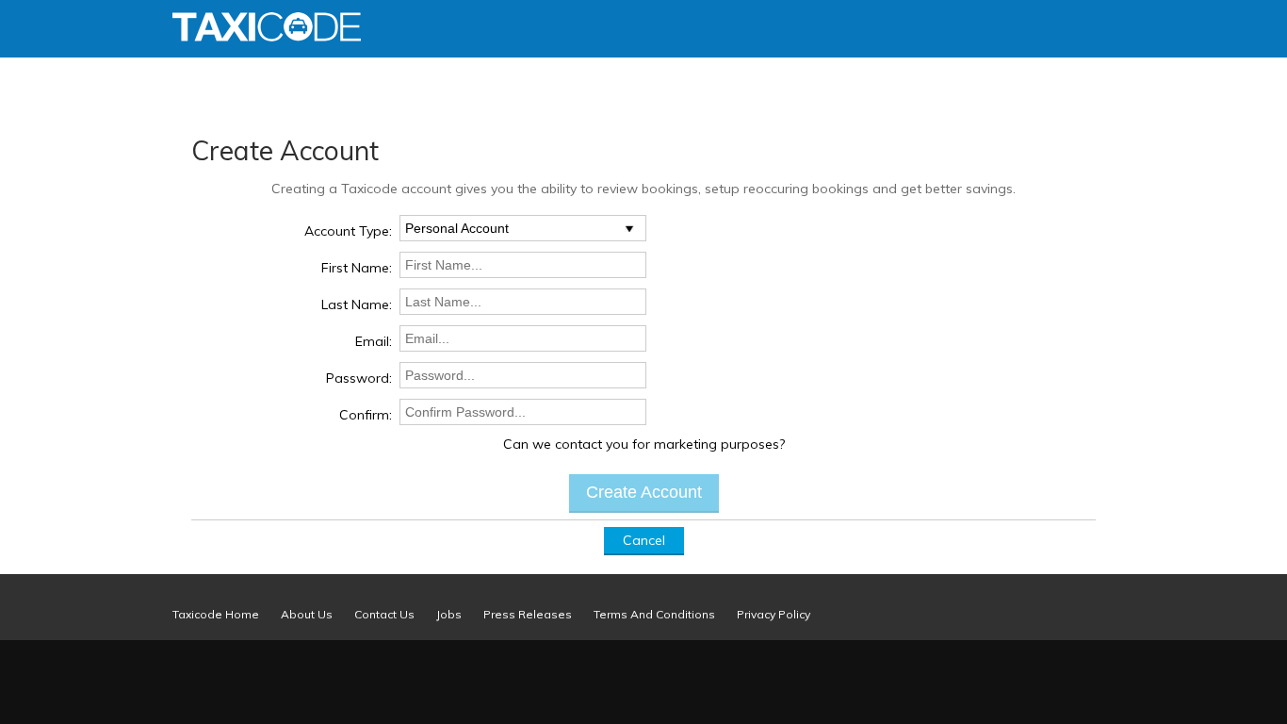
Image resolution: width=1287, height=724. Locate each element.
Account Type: (348, 230)
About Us (307, 614)
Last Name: (356, 304)
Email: (373, 341)
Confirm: (365, 414)
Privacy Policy (773, 614)
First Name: (356, 267)
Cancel (644, 540)
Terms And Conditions (654, 614)
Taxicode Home (215, 614)
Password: (359, 378)
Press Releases (527, 614)
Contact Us (384, 614)
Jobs (449, 614)
